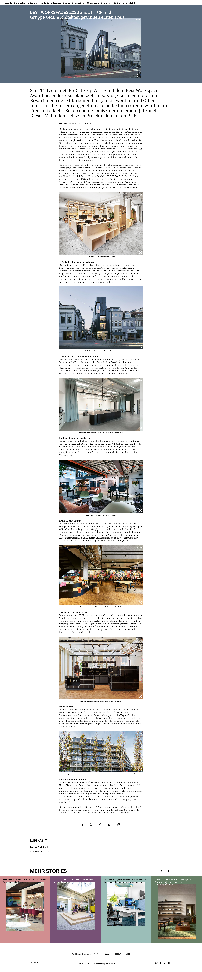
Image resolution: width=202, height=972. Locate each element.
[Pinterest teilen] (100, 824)
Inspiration (78, 3)
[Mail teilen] (118, 824)
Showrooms (93, 3)
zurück (162, 870)
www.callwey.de (41, 851)
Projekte (8, 3)
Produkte (44, 3)
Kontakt (83, 964)
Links (36, 840)
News (67, 3)
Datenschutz (111, 964)
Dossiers (56, 3)
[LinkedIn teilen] (109, 824)
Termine (106, 3)
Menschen (21, 3)
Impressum (99, 964)
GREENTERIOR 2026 (124, 3)
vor (168, 870)
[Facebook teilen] (82, 824)
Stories (33, 3)
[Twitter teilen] (91, 824)
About (90, 964)
